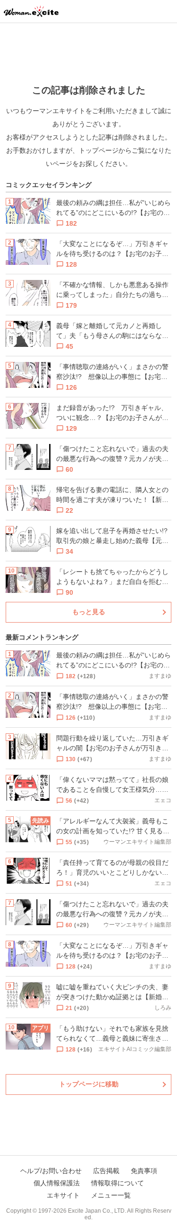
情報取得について (117, 1183)
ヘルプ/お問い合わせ (51, 1171)
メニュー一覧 (111, 1195)
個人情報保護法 (57, 1183)
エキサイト (63, 1195)
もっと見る (88, 612)
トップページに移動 (88, 1084)
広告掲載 (106, 1171)
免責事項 (144, 1171)
